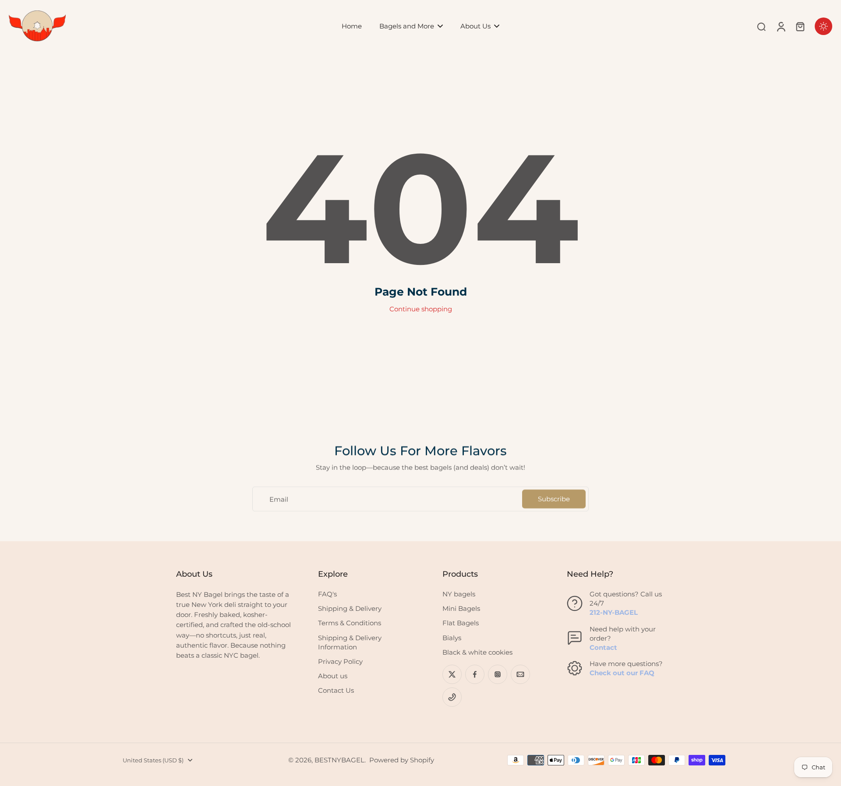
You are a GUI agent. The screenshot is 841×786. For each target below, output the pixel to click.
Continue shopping (420, 309)
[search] (761, 26)
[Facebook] (474, 674)
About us (332, 676)
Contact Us (336, 690)
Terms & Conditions (349, 623)
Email (278, 499)
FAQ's (327, 594)
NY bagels (458, 594)
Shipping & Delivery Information (350, 642)
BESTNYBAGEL (339, 760)
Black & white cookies (477, 652)
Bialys (451, 638)
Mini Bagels (461, 608)
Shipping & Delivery (350, 608)
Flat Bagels (460, 623)
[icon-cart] (799, 26)
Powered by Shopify (401, 760)
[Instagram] (497, 674)
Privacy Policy (340, 661)
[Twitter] (452, 674)
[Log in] (780, 26)
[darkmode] (823, 26)
